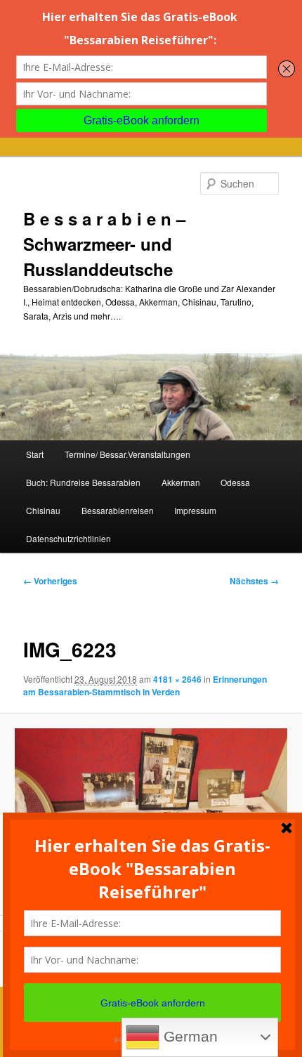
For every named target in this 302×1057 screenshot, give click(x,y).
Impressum (195, 510)
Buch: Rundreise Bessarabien (83, 482)
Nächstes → (254, 581)
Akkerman (181, 482)
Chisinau (43, 510)
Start (35, 454)
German (188, 1036)
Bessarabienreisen (117, 510)
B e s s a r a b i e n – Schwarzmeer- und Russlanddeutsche (104, 243)
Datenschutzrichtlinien (68, 538)
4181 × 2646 (177, 679)
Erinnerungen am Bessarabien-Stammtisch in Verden (145, 685)
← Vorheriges (50, 581)
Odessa (235, 482)
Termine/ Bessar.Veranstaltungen (127, 454)
